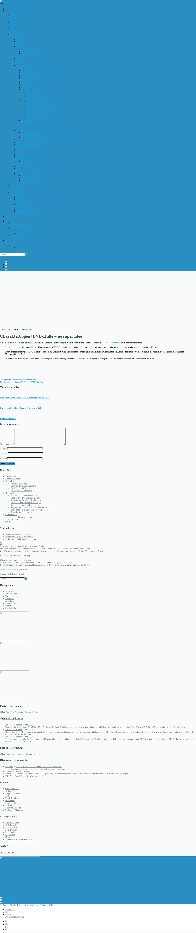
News (7, 10)
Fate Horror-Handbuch (31, 53)
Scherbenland (21, 154)
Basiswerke (15, 37)
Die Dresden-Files (23, 130)
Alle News (15, 13)
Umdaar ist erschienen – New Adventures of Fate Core (24, 398)
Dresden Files (16, 25)
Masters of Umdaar (24, 166)
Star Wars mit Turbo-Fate (26, 211)
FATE (33, 382)
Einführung (26, 87)
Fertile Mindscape (12, 798)
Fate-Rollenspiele (18, 63)
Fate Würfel (21, 61)
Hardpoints (10, 800)
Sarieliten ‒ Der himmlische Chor (41, 113)
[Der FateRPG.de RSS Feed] (100, 267)
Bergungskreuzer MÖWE (32, 176)
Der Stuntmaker (17, 235)
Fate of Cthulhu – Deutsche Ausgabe (31, 140)
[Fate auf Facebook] (100, 262)
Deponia (19, 152)
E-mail (3, 454)
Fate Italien (10, 835)
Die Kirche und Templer (37, 94)
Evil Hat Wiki (11, 825)
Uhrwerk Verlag (40, 905)
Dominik (28, 330)
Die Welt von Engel (29, 89)
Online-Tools (10, 221)
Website (3, 458)
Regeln (14, 20)
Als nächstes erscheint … (21, 34)
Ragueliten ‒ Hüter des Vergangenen (42, 118)
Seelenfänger (21, 149)
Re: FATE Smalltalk (13, 725)
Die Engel (25, 99)
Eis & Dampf (21, 156)
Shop (7, 238)
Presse (8, 914)
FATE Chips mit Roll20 (26, 233)
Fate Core (20, 39)
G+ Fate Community (110, 343)
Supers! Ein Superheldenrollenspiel (20, 839)
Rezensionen (16, 214)
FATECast (15, 29)
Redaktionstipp (17, 15)
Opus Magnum (27, 178)
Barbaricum (26, 183)
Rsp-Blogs (9, 805)
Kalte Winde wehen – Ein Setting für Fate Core (36, 202)
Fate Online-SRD (18, 223)
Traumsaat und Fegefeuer (37, 97)
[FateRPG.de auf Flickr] (100, 270)
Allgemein (15, 17)
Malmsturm (21, 65)
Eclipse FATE (11, 791)
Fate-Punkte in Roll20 (25, 231)
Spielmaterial (16, 22)
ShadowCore (21, 197)
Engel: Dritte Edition (35, 125)
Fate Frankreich (12, 832)
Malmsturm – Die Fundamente (34, 68)
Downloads (10, 219)
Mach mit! (9, 240)
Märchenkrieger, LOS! (30, 180)
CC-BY (19, 250)
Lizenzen (14, 245)
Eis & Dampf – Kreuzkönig (33, 159)
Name (3, 449)
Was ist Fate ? (11, 8)
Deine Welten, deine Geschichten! (25, 243)
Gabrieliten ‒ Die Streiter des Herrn (42, 104)
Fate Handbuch (27, 49)
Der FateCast (10, 216)
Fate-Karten (21, 58)
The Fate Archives (13, 808)
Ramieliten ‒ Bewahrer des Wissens (42, 108)
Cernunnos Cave (12, 788)
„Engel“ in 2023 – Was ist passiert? (29, 776)
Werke (8, 32)
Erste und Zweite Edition (37, 123)
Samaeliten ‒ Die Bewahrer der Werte (43, 116)
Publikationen (27, 120)
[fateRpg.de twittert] (100, 264)
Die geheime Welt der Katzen (28, 147)
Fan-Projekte (16, 195)
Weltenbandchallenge (25, 173)
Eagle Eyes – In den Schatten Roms (31, 168)
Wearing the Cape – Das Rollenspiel (31, 142)
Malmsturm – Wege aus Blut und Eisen (37, 75)
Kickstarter (10, 601)
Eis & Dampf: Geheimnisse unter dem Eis (39, 161)
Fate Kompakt (22, 44)
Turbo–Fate (21, 41)
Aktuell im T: (15, 718)
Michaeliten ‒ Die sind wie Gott (40, 101)
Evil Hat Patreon (12, 823)
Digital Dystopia (23, 204)
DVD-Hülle (25, 382)
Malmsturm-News (29, 77)
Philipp (8, 771)
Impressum (10, 910)
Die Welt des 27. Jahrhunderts (39, 92)
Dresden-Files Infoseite (31, 132)
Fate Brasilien (11, 830)
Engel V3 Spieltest (8, 418)
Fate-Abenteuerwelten (20, 164)
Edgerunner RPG (12, 793)
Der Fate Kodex (17, 185)
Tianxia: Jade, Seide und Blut (28, 144)
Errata (13, 190)
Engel (13, 27)
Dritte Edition (16, 519)
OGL (18, 247)
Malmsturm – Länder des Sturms (35, 70)
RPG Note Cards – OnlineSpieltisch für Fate (29, 226)
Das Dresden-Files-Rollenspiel (34, 137)
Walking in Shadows (14, 810)
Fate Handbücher (23, 46)
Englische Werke (18, 192)
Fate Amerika (11, 827)
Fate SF (8, 796)
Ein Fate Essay (17, 187)
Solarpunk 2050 (22, 199)
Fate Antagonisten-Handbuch (33, 51)
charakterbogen (13, 382)
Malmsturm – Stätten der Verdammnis (37, 73)
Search (3, 257)
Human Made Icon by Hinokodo (14, 574)
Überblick (9, 481)
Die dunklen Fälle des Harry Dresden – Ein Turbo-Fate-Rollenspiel (49, 135)
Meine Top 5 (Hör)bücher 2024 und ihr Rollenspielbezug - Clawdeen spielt (37, 774)
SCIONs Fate (21, 207)
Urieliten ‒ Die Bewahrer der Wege (42, 111)
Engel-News (26, 82)
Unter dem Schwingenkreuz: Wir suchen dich (20, 408)
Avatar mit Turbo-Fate (25, 209)
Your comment (7, 444)
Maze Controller (12, 803)
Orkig (7, 837)
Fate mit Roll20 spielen (20, 228)
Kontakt (8, 912)
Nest (18, 171)
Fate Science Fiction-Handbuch (34, 56)
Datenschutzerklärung (14, 917)
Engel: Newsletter (28, 85)
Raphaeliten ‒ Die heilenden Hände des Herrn (46, 106)
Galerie (24, 128)
